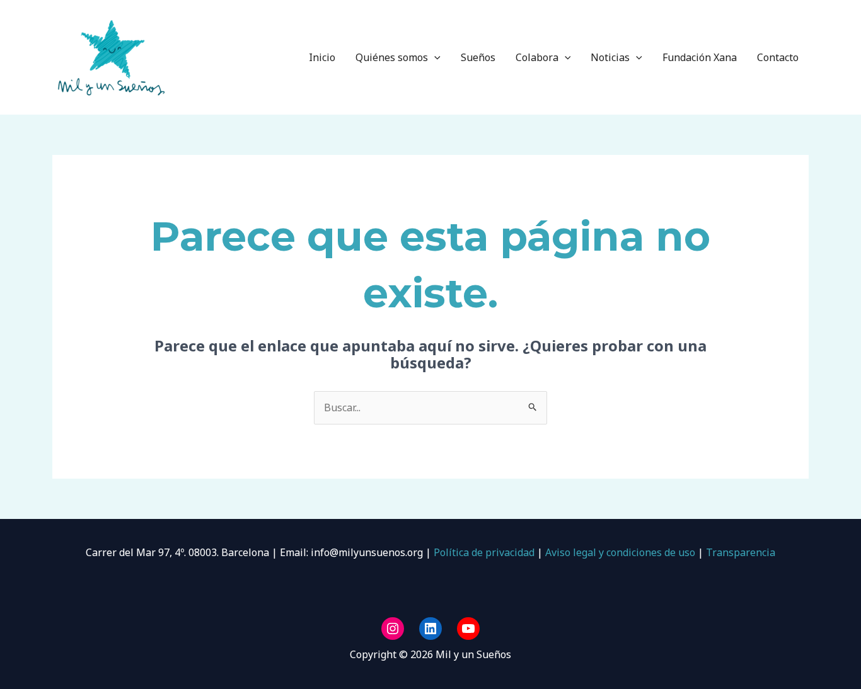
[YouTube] (468, 628)
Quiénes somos (391, 57)
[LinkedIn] (430, 628)
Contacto (778, 57)
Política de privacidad (483, 552)
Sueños (478, 57)
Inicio (322, 57)
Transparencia (740, 552)
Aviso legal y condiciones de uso (620, 552)
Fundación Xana (699, 57)
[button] (434, 57)
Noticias (610, 57)
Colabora (537, 57)
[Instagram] (392, 628)
